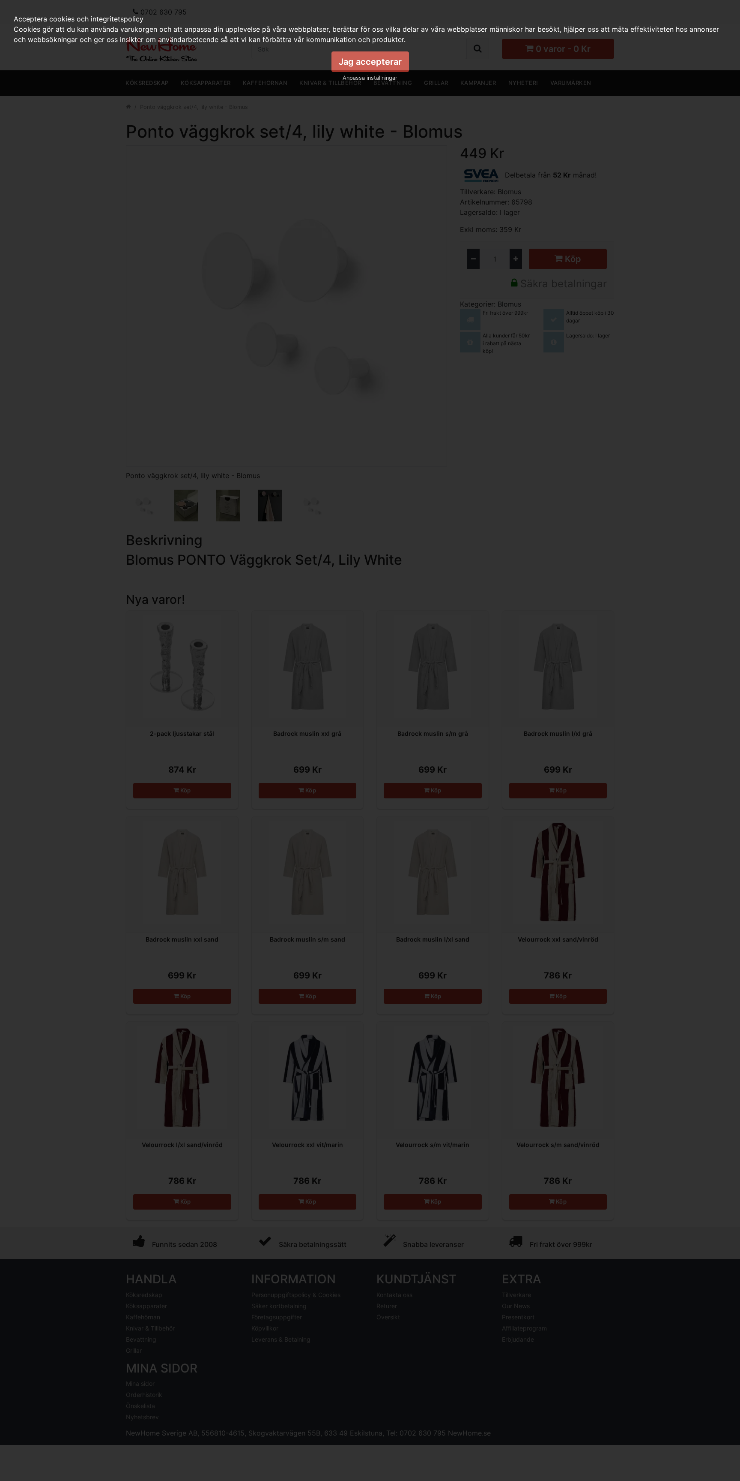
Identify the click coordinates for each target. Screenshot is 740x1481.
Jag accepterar (370, 62)
